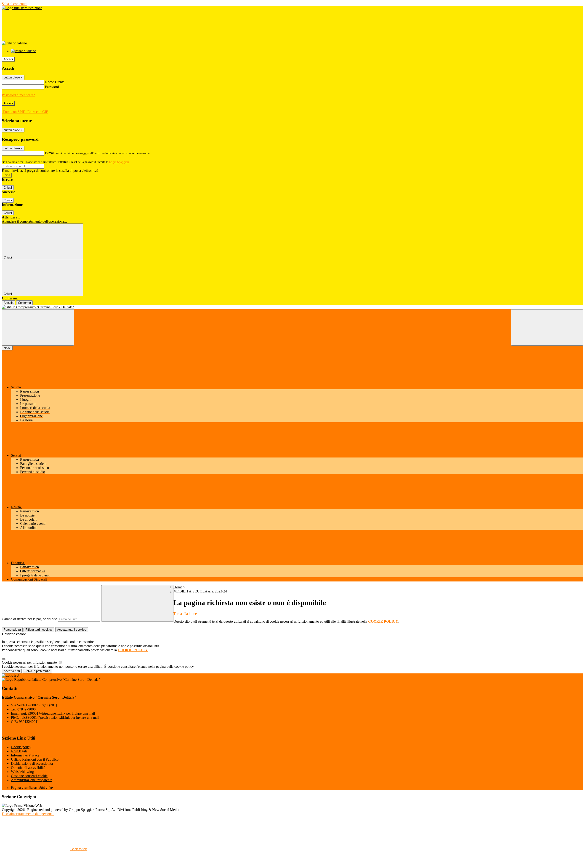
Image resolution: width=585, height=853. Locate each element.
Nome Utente (54, 82)
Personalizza (12, 629)
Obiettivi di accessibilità (28, 768)
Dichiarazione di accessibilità (32, 763)
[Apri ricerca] (547, 327)
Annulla (8, 302)
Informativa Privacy (25, 755)
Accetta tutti (71, 629)
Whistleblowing (22, 772)
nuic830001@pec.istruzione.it (59, 717)
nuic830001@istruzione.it (58, 713)
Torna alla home (185, 614)
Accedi (8, 59)
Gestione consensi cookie (29, 776)
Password (52, 87)
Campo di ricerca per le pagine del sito (29, 619)
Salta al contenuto (14, 4)
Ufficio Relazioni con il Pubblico (34, 759)
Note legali (19, 751)
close (7, 348)
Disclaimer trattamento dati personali (28, 814)
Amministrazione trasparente (31, 780)
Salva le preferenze (37, 671)
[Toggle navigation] (38, 327)
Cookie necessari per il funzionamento (30, 662)
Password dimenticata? (18, 95)
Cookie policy (21, 747)
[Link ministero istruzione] (22, 8)
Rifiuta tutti (39, 629)
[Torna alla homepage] (292, 307)
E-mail (50, 153)
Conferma (24, 302)
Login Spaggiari (119, 162)
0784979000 (26, 709)
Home (177, 587)
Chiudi (8, 187)
